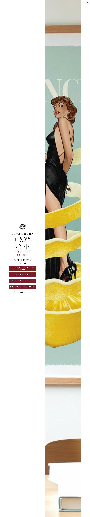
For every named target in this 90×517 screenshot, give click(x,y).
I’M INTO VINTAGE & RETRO (22, 281)
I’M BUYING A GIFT (22, 274)
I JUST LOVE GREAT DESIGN (22, 287)
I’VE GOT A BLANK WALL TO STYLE (22, 268)
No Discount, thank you (22, 292)
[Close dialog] (87, 2)
